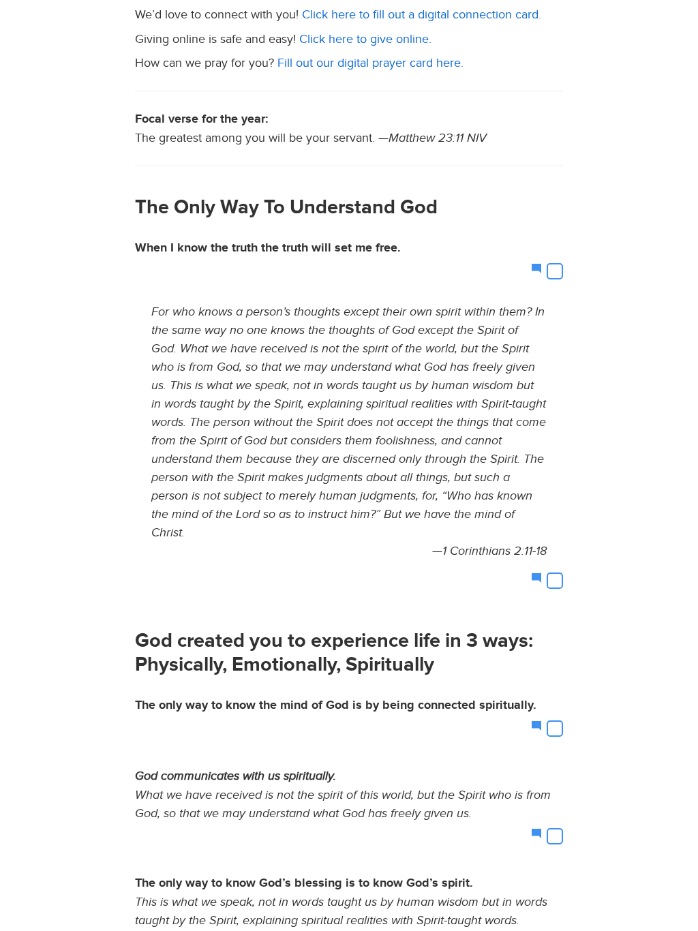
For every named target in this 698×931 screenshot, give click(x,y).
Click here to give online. (365, 39)
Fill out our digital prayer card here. (370, 63)
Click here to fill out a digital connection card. (421, 14)
